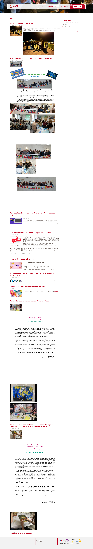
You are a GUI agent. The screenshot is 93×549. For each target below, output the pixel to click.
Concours (77, 30)
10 (31, 533)
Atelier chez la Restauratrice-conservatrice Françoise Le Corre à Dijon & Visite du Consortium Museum (33, 426)
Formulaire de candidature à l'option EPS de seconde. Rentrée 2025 (32, 274)
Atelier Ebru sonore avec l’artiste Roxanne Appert (30, 301)
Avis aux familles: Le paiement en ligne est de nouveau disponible (32, 214)
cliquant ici (56, 291)
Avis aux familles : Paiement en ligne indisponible (30, 233)
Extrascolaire (66, 33)
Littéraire (78, 32)
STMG (74, 31)
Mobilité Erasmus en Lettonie (22, 23)
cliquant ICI (32, 281)
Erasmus (68, 29)
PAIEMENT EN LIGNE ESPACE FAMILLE (71, 22)
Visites (75, 29)
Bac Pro (64, 29)
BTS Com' (70, 31)
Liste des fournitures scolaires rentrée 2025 (28, 287)
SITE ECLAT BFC (66, 26)
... (20, 533)
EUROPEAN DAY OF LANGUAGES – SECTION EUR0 (31, 58)
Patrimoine (68, 30)
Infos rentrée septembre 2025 (22, 259)
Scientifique (65, 31)
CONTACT (65, 24)
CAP (80, 30)
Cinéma (72, 30)
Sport (71, 33)
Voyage (72, 29)
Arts (78, 29)
